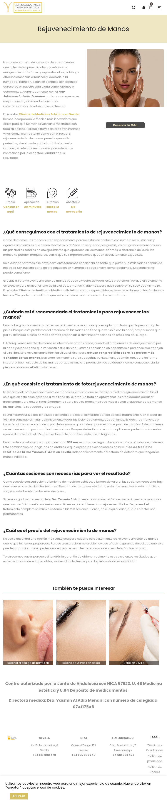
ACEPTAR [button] (18, 796)
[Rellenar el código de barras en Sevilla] (28, 632)
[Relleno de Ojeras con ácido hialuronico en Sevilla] (81, 632)
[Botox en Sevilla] (134, 632)
